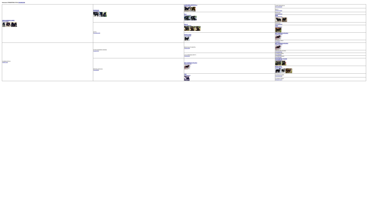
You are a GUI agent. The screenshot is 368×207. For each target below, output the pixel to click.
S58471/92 (5, 62)
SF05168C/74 (279, 67)
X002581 (278, 41)
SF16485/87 (96, 11)
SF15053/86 (278, 57)
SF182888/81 (279, 27)
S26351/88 (187, 48)
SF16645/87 (187, 75)
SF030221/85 (97, 33)
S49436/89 (96, 70)
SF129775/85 (188, 6)
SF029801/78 (279, 60)
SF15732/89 (5, 21)
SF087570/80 (279, 10)
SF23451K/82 (279, 16)
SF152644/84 (188, 15)
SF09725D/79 (279, 34)
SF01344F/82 (279, 76)
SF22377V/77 (279, 79)
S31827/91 (96, 51)
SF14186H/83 (188, 25)
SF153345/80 (279, 6)
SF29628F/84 (279, 52)
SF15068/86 (278, 54)
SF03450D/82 (279, 13)
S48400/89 (187, 56)
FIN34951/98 (22, 2)
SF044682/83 (188, 35)
